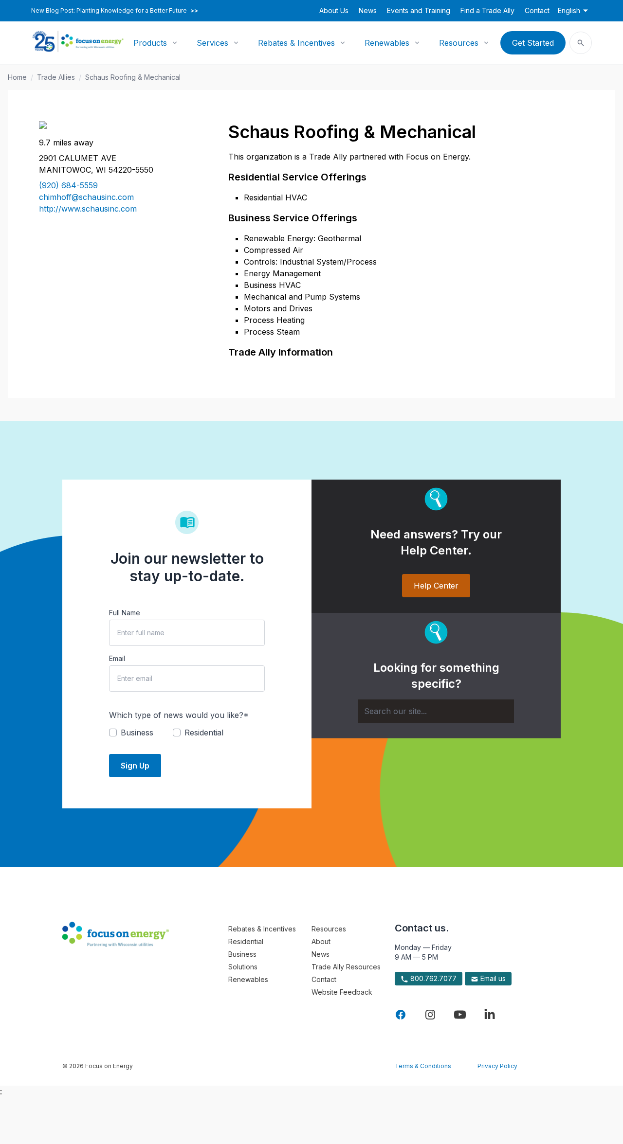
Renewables (387, 43)
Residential (245, 941)
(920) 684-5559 (68, 185)
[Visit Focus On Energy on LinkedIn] (489, 1014)
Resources (458, 43)
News (368, 10)
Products (150, 43)
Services (212, 43)
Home (17, 77)
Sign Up (135, 765)
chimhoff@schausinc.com (86, 197)
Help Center (436, 585)
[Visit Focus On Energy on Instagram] (430, 1014)
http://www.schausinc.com (88, 209)
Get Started (533, 43)
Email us (492, 978)
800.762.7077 (432, 978)
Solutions (242, 967)
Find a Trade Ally (487, 10)
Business (242, 954)
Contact (537, 10)
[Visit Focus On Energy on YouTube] (460, 1014)
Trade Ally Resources (346, 967)
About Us (333, 10)
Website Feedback (342, 992)
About (321, 941)
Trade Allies (56, 77)
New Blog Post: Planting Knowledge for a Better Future (114, 11)
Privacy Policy (497, 1066)
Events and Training (418, 10)
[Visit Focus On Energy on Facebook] (400, 1014)
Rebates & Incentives (296, 43)
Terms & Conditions (423, 1066)
